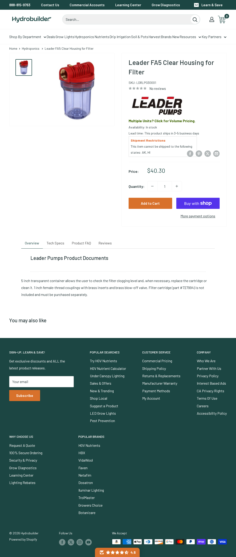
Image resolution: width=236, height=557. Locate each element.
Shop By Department (25, 36)
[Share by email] (216, 153)
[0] (222, 19)
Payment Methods (156, 391)
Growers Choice (90, 505)
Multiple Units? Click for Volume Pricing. (162, 121)
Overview (32, 243)
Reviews (105, 243)
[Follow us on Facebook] (62, 542)
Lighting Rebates (22, 482)
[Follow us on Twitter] (71, 542)
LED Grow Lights (103, 413)
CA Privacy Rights (210, 391)
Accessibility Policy (212, 413)
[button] (117, 552)
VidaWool (85, 460)
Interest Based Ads (211, 383)
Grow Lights (65, 36)
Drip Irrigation (120, 36)
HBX (81, 452)
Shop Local (98, 398)
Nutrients (101, 36)
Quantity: (137, 186)
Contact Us (50, 5)
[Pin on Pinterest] (199, 153)
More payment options (197, 216)
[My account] (211, 19)
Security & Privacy (23, 460)
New (175, 36)
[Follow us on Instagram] (80, 542)
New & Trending (102, 391)
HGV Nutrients (89, 445)
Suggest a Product (104, 406)
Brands (166, 36)
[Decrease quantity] (152, 186)
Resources (188, 36)
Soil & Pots (139, 36)
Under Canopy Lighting (107, 376)
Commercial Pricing (157, 361)
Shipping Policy (154, 368)
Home (13, 48)
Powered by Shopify (23, 539)
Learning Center (128, 5)
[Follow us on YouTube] (88, 542)
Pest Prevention (102, 420)
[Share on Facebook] (190, 153)
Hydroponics (84, 36)
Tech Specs (55, 243)
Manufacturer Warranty (159, 383)
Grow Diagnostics (166, 5)
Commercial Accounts (87, 5)
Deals (51, 36)
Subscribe (24, 395)
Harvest (154, 36)
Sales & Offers (100, 383)
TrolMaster (86, 497)
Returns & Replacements (161, 376)
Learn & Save (212, 5)
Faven (83, 468)
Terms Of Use (207, 398)
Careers (203, 406)
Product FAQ (81, 243)
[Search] (195, 19)
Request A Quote (22, 445)
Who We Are (206, 361)
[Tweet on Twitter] (207, 153)
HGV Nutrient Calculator (108, 368)
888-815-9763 (19, 5)
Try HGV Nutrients (103, 361)
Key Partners (211, 36)
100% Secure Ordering (25, 452)
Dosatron (85, 482)
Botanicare (86, 512)
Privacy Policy (207, 376)
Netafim (84, 475)
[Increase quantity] (177, 186)
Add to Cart (150, 203)
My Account (151, 398)
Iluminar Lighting (91, 490)
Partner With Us (209, 368)
